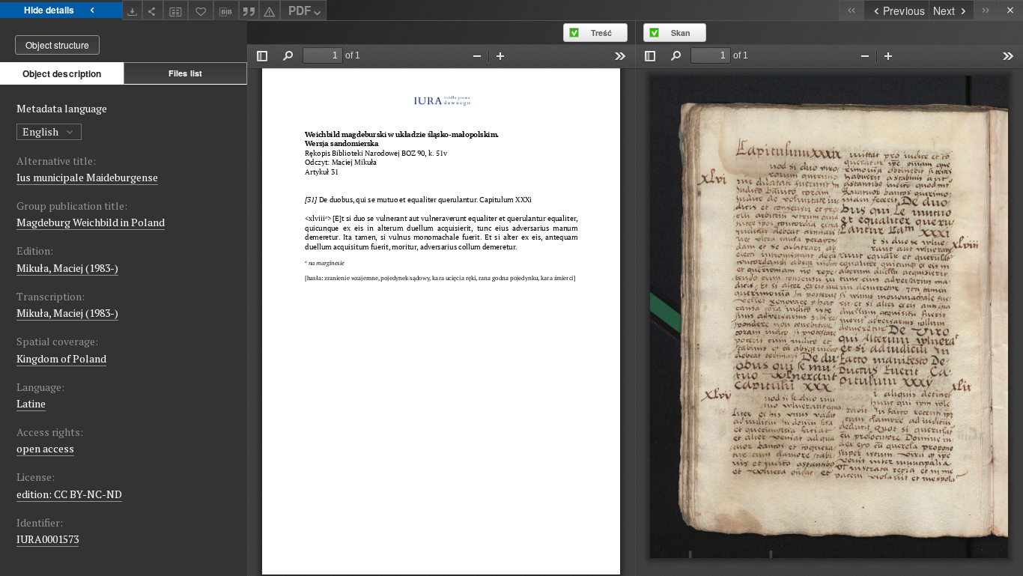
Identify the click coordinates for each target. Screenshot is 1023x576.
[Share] (152, 10)
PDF (299, 10)
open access (45, 448)
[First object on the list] (851, 10)
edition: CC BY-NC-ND (69, 494)
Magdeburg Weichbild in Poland (90, 222)
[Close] (1010, 10)
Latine (31, 403)
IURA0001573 (47, 539)
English (41, 131)
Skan (680, 32)
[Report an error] (269, 10)
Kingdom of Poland (61, 358)
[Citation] (249, 10)
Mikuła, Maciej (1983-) (67, 268)
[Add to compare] (176, 10)
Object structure (57, 44)
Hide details (49, 9)
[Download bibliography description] (226, 10)
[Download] (132, 10)
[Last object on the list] (986, 10)
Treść (601, 32)
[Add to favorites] (200, 10)
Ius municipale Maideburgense (87, 177)
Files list (185, 73)
